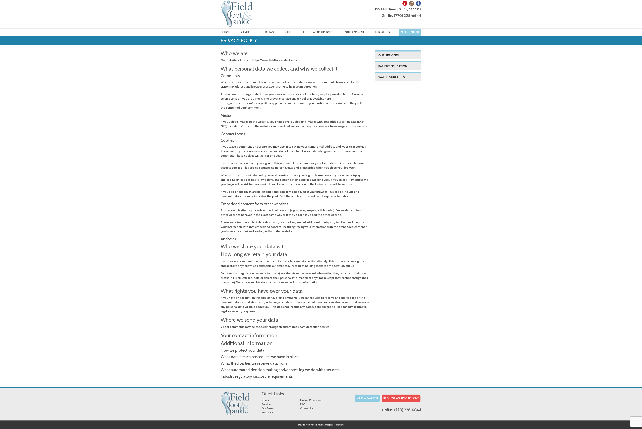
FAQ (302, 404)
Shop (288, 32)
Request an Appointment (318, 32)
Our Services (388, 55)
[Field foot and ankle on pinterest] (404, 3)
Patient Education (392, 66)
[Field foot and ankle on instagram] (411, 3)
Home (226, 32)
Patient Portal (410, 32)
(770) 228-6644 (407, 15)
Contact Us (382, 32)
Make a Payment (354, 32)
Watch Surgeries (391, 77)
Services (245, 32)
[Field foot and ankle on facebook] (418, 3)
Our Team (267, 32)
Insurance (267, 412)
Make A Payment (367, 398)
